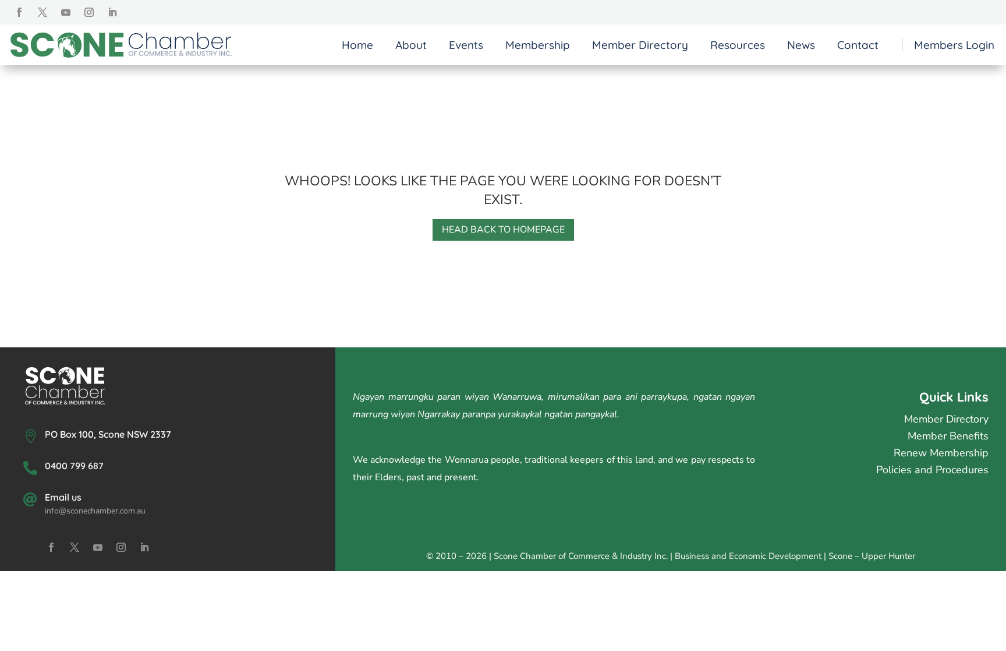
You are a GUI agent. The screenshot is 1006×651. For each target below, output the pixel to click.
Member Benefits (948, 436)
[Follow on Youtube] (65, 12)
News (801, 45)
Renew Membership (941, 453)
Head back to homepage (503, 229)
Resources (737, 45)
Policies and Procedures (932, 470)
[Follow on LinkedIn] (112, 12)
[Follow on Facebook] (19, 12)
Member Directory (640, 45)
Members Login (954, 45)
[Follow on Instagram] (89, 12)
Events (466, 45)
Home (357, 45)
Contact (858, 45)
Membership (537, 45)
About (411, 45)
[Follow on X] (42, 12)
